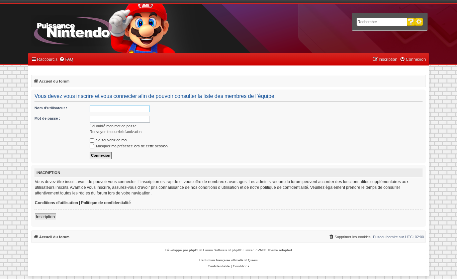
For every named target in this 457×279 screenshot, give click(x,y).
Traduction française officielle (221, 260)
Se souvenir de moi (111, 140)
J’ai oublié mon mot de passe (113, 126)
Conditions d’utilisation (56, 202)
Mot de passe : (47, 118)
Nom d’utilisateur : (50, 108)
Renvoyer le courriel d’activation (116, 132)
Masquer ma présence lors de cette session (131, 146)
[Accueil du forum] (91, 29)
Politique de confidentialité (106, 202)
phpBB (194, 250)
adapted (285, 250)
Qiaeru (253, 260)
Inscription (45, 217)
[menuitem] (66, 59)
